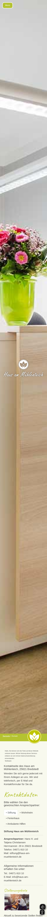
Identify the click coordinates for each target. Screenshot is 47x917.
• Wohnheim (26, 812)
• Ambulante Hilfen (16, 824)
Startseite (6, 736)
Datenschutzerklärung (28, 756)
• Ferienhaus (12, 818)
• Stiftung (11, 812)
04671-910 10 (20, 849)
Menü (7, 5)
